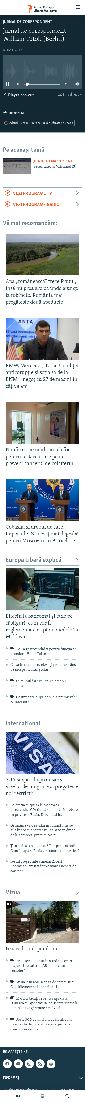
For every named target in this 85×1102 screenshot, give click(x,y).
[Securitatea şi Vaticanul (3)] (17, 166)
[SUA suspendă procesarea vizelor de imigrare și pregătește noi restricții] (42, 753)
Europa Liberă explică (33, 560)
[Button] (13, 114)
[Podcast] (42, 1096)
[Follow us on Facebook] (7, 1063)
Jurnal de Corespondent (27, 22)
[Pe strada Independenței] (42, 922)
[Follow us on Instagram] (29, 1063)
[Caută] (67, 1096)
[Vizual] (18, 1096)
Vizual (14, 893)
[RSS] (40, 1063)
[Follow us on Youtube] (18, 1063)
